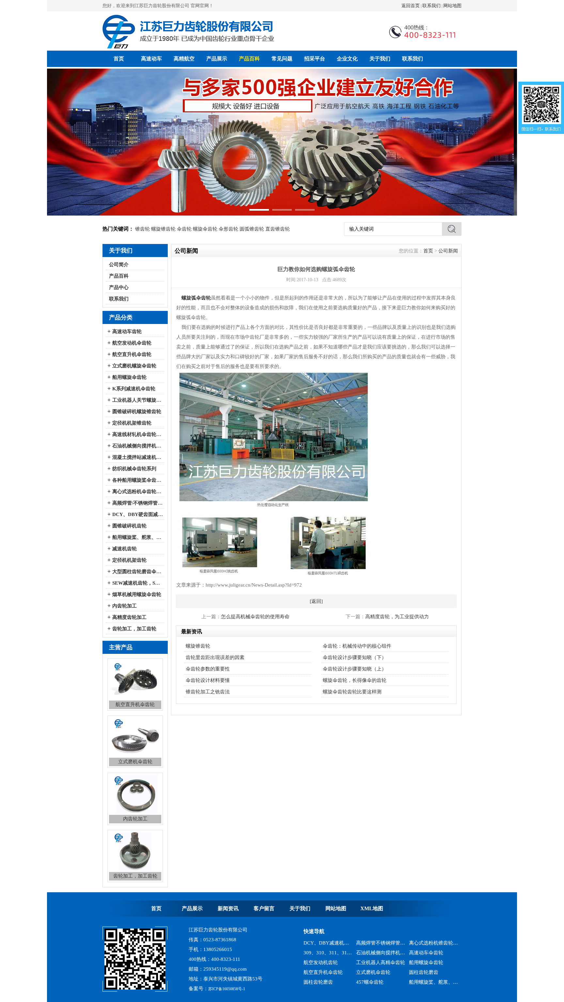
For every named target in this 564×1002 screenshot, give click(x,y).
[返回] (316, 601)
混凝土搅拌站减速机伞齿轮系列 (137, 457)
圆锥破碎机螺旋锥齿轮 (136, 411)
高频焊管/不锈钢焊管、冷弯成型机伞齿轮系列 (137, 503)
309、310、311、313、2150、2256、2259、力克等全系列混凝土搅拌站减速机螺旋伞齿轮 (328, 942)
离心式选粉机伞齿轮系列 (137, 491)
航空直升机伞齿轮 (131, 354)
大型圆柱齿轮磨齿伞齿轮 (137, 571)
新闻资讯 (228, 908)
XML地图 (371, 908)
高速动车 (151, 58)
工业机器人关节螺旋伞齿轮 (137, 400)
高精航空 (184, 58)
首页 (119, 58)
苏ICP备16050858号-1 (226, 989)
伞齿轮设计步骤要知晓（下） (354, 657)
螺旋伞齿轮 (205, 229)
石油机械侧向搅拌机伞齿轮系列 (137, 445)
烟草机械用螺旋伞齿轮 (136, 594)
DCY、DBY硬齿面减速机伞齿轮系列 (137, 514)
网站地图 (452, 5)
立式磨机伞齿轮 (373, 962)
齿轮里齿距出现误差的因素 (215, 657)
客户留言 (264, 908)
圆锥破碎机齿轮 (129, 525)
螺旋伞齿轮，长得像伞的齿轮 (354, 680)
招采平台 (314, 58)
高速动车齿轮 (127, 331)
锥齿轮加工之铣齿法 (208, 691)
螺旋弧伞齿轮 (196, 297)
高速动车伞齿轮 (426, 942)
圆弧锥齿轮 (252, 229)
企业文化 (347, 58)
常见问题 (282, 58)
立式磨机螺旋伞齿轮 (134, 365)
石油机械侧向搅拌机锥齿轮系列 (380, 942)
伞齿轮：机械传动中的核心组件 (357, 646)
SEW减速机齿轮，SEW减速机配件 (137, 583)
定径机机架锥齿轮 (131, 423)
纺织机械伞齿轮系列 (134, 468)
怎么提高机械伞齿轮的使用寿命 (255, 616)
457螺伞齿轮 (370, 972)
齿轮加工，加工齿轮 (134, 628)
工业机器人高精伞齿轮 (380, 952)
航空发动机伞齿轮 (131, 343)
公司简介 (119, 264)
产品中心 (119, 287)
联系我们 (431, 5)
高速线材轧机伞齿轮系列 (137, 434)
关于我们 (379, 58)
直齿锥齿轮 (277, 229)
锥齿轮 (142, 229)
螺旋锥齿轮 (163, 229)
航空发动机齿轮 (321, 952)
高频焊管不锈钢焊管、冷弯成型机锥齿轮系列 (433, 982)
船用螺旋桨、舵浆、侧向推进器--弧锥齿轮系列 (137, 537)
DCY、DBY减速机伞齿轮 (380, 982)
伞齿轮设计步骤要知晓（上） (354, 668)
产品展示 (216, 58)
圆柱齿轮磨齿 (423, 962)
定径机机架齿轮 (129, 560)
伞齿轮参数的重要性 (208, 668)
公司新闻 (448, 250)
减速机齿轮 (124, 548)
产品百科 (249, 58)
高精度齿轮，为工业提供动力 (397, 616)
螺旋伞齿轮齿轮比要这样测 (352, 691)
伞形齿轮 (228, 229)
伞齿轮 (184, 229)
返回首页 (410, 5)
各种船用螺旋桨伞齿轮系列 (137, 480)
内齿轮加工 (124, 605)
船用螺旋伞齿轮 (129, 377)
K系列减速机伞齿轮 (133, 388)
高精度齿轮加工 (129, 617)
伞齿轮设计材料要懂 (208, 680)
